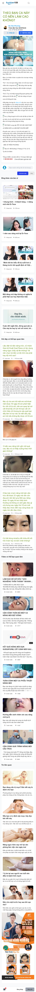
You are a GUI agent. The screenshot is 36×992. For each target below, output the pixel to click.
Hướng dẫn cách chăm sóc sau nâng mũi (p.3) (17, 715)
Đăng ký (30, 989)
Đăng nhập (20, 989)
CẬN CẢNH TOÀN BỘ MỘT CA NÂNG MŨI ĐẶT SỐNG (15, 614)
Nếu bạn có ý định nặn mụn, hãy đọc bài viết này (17, 817)
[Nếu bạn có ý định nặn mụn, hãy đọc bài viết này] (18, 806)
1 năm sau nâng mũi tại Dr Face (15, 233)
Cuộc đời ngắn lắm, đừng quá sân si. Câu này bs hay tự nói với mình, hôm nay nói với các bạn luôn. (17, 327)
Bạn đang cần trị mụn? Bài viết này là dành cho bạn (18, 788)
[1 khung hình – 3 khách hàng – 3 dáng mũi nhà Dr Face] (18, 192)
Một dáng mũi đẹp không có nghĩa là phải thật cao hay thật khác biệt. (17, 295)
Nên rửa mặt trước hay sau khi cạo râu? (17, 903)
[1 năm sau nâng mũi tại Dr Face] (18, 224)
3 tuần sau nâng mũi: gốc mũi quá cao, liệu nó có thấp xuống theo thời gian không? (17, 448)
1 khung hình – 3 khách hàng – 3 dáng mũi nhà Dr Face (18, 203)
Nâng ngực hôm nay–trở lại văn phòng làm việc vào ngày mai (15, 845)
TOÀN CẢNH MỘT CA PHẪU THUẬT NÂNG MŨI (17, 681)
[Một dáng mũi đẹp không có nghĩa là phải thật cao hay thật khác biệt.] (18, 285)
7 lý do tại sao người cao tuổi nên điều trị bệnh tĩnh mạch (16, 874)
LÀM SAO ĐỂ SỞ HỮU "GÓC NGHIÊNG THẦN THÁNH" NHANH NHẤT (17, 580)
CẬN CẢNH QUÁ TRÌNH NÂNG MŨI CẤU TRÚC (17, 747)
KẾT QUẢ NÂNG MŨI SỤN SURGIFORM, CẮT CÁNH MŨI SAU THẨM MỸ (17, 648)
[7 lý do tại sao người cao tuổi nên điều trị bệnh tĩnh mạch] (18, 864)
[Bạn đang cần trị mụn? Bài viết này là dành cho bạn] (18, 778)
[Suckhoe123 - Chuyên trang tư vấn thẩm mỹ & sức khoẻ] (12, 2)
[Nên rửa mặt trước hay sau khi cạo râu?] (18, 893)
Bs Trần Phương (14, 26)
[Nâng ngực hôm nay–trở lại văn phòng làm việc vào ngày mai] (18, 835)
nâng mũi (18, 102)
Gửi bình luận (22, 173)
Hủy (32, 173)
